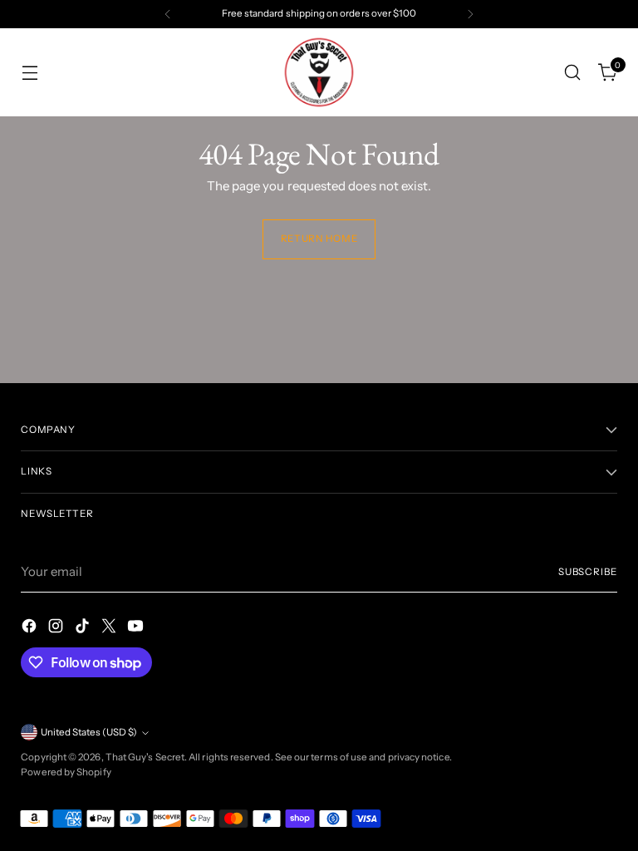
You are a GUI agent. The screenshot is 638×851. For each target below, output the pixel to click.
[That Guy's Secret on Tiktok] (84, 628)
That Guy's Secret (145, 757)
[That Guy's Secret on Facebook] (31, 628)
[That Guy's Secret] (319, 72)
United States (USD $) (89, 732)
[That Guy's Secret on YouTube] (137, 628)
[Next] (470, 14)
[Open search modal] (573, 73)
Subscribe (587, 572)
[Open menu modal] (29, 73)
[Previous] (168, 14)
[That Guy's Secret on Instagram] (57, 628)
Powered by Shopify (65, 772)
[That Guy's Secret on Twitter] (110, 628)
